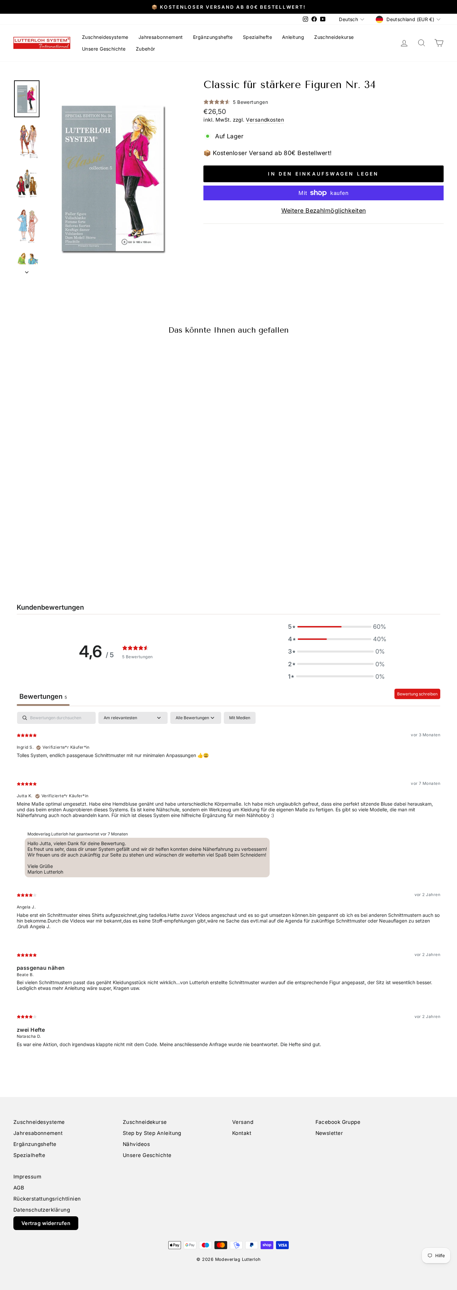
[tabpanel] (228, 885)
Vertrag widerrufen (45, 1223)
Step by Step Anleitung (152, 1133)
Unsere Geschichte (104, 49)
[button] (336, 626)
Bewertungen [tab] (43, 696)
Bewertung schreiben (417, 693)
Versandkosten (265, 120)
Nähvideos (136, 1144)
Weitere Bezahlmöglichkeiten (323, 210)
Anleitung (293, 37)
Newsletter (329, 1133)
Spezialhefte (257, 37)
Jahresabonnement (161, 37)
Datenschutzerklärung (41, 1210)
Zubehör (145, 49)
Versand (242, 1122)
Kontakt (241, 1133)
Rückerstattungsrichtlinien (47, 1199)
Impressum (27, 1176)
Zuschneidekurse (334, 37)
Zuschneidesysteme (105, 37)
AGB (18, 1187)
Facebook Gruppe (338, 1122)
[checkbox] (240, 718)
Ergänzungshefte (213, 37)
